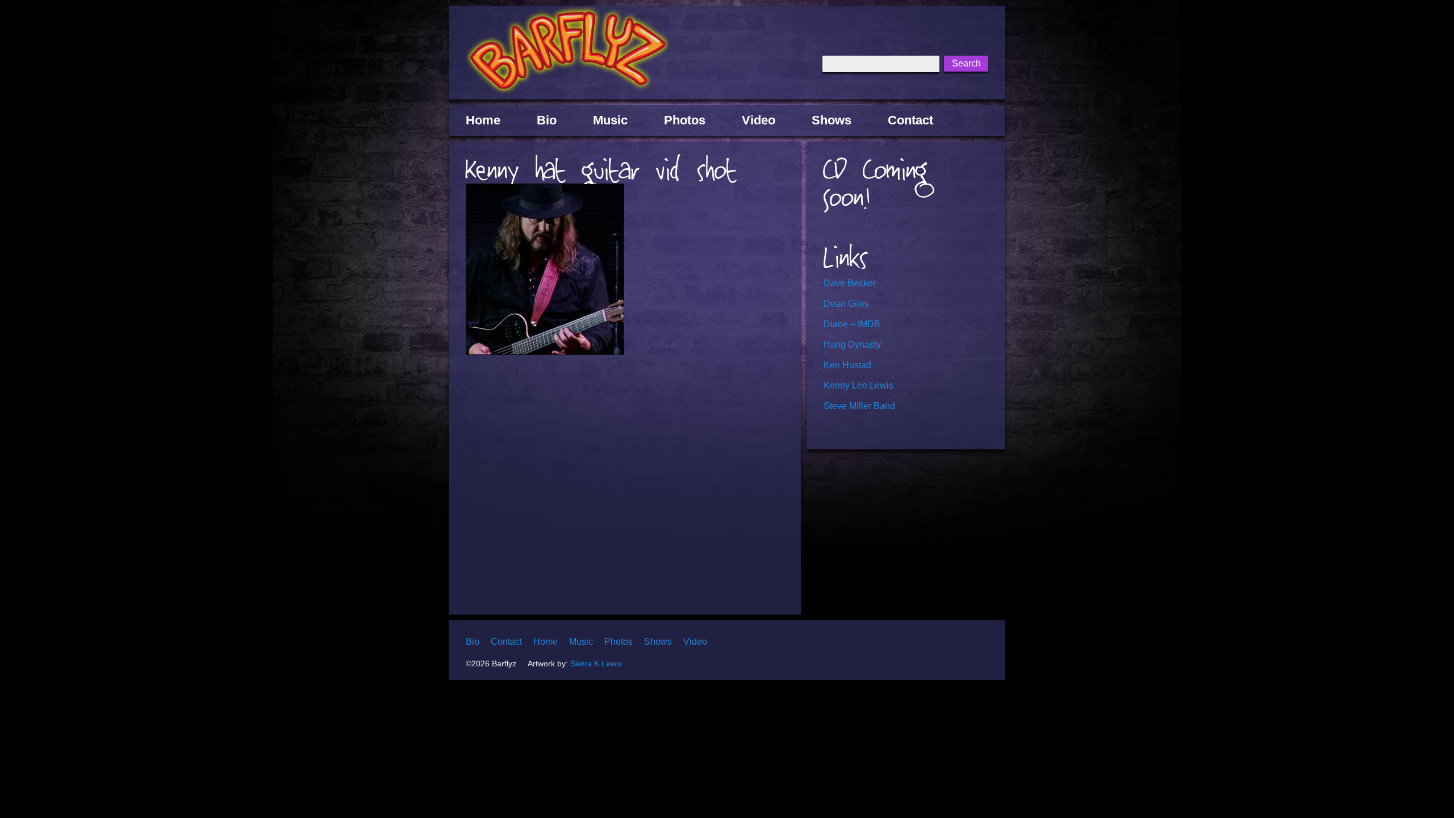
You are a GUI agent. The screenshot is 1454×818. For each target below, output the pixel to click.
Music (610, 120)
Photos (684, 120)
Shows (831, 120)
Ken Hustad (847, 365)
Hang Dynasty (852, 344)
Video (758, 120)
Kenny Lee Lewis (858, 385)
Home (483, 120)
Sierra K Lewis (596, 663)
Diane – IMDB (852, 324)
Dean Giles (846, 303)
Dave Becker (850, 283)
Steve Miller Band (859, 406)
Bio (547, 120)
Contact (910, 120)
